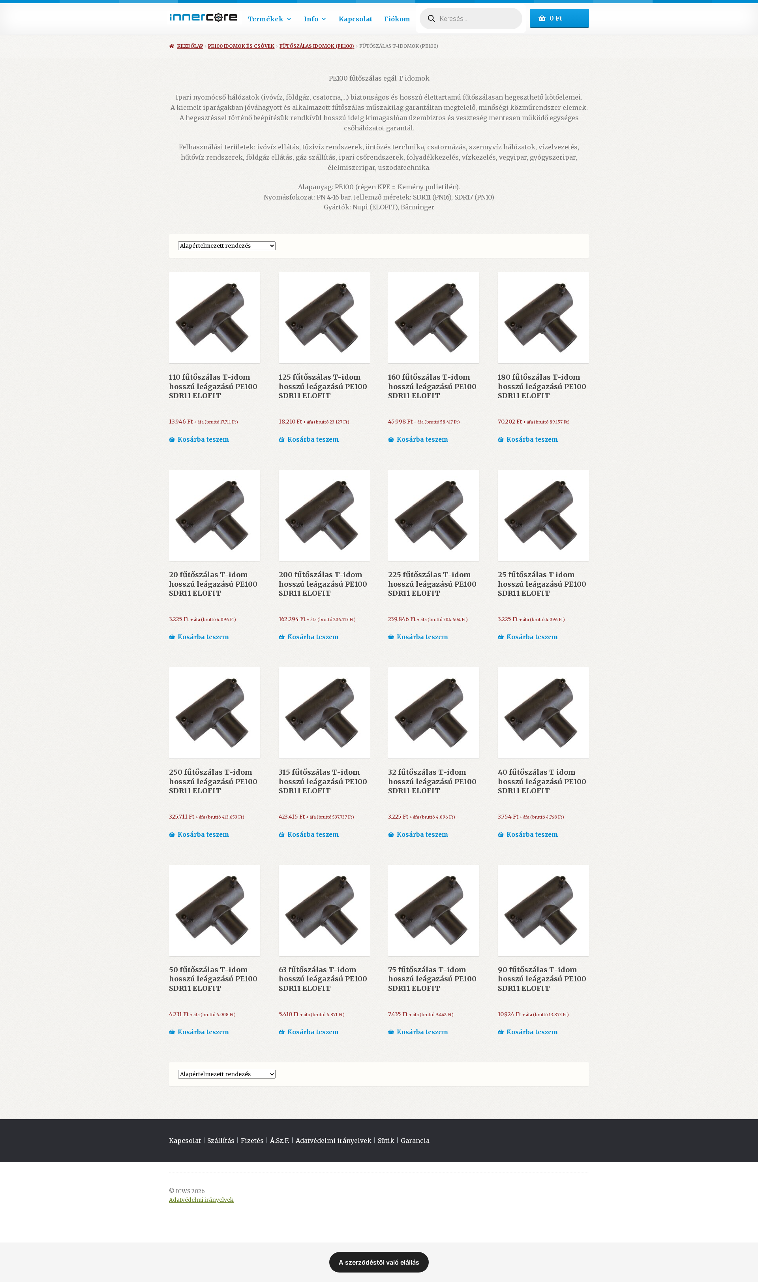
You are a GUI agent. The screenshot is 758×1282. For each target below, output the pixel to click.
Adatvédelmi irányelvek (333, 1141)
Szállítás (221, 1141)
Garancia (415, 1141)
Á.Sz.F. (279, 1141)
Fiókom (397, 19)
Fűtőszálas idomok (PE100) (317, 46)
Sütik (386, 1141)
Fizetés (252, 1141)
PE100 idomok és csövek (241, 46)
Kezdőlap (190, 46)
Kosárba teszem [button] (203, 439)
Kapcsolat (355, 19)
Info (311, 19)
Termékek (265, 19)
